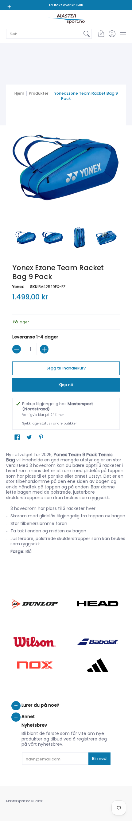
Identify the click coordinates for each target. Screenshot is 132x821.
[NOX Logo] (34, 665)
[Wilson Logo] (34, 641)
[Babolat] (97, 642)
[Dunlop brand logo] (34, 604)
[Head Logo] (97, 603)
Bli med (99, 758)
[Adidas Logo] (97, 665)
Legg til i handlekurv (66, 368)
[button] (101, 34)
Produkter (39, 93)
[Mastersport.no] (66, 19)
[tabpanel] (66, 505)
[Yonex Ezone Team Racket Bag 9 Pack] (25, 237)
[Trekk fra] (16, 349)
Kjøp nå (66, 384)
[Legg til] (44, 349)
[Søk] (86, 33)
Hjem (19, 93)
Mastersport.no (18, 801)
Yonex (18, 286)
